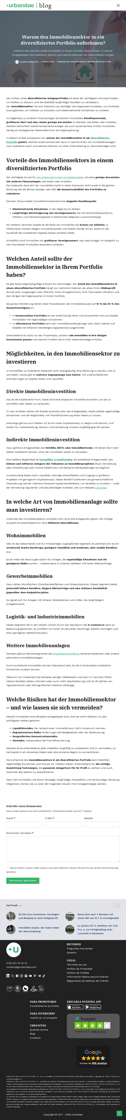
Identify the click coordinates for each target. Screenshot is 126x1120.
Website (88, 818)
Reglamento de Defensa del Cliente (87, 980)
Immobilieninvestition (99, 62)
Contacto (35, 1037)
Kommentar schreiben (19, 833)
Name (10, 818)
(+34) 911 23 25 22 (16, 963)
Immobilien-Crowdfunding (72, 62)
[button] (93, 1057)
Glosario (71, 952)
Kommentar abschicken (22, 880)
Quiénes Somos (39, 1029)
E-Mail (49, 818)
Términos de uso (77, 964)
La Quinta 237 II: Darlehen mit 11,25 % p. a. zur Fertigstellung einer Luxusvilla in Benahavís (98, 929)
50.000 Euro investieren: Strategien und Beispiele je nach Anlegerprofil (39, 916)
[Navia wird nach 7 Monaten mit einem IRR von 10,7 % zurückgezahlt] (70, 916)
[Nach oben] (119, 1113)
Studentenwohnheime (66, 653)
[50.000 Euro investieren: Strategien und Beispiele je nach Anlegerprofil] (11, 916)
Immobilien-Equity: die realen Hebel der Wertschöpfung (39, 929)
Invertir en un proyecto (43, 1017)
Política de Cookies (78, 972)
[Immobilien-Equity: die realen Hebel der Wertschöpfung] (11, 929)
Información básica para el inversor (88, 976)
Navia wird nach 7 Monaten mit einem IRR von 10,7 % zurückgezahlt (98, 916)
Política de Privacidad (79, 968)
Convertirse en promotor (44, 1006)
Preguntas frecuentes (80, 948)
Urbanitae (101, 487)
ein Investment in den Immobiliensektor (60, 177)
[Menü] (118, 5)
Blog (32, 1033)
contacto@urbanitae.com (21, 967)
